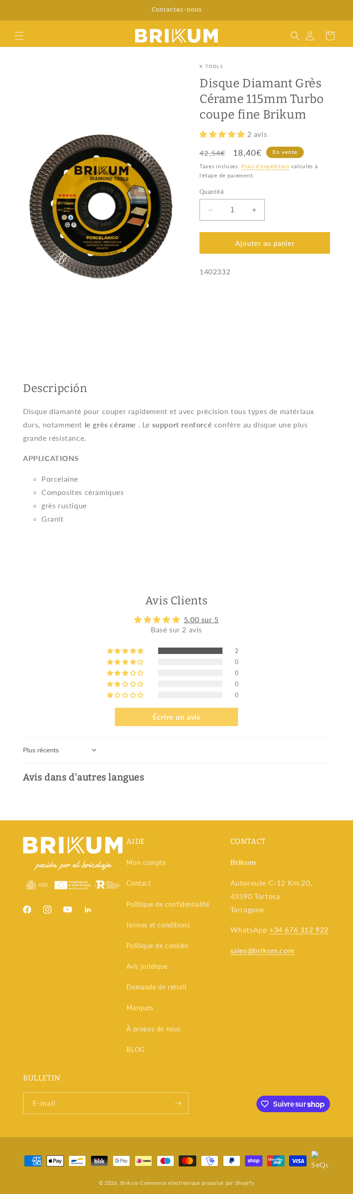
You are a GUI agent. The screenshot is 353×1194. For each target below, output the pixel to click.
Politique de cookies (157, 946)
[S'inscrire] (178, 1103)
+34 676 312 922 (299, 929)
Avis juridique (146, 966)
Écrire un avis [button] (176, 716)
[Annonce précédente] (18, 10)
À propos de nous (153, 1029)
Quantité (211, 191)
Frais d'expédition (265, 166)
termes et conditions (158, 925)
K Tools (211, 66)
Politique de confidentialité (167, 904)
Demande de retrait (156, 987)
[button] (19, 36)
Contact (138, 883)
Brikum (129, 1183)
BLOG (135, 1049)
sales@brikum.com (262, 950)
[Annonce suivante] (335, 10)
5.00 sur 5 (201, 619)
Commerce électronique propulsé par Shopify (197, 1183)
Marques (139, 1008)
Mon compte (146, 862)
